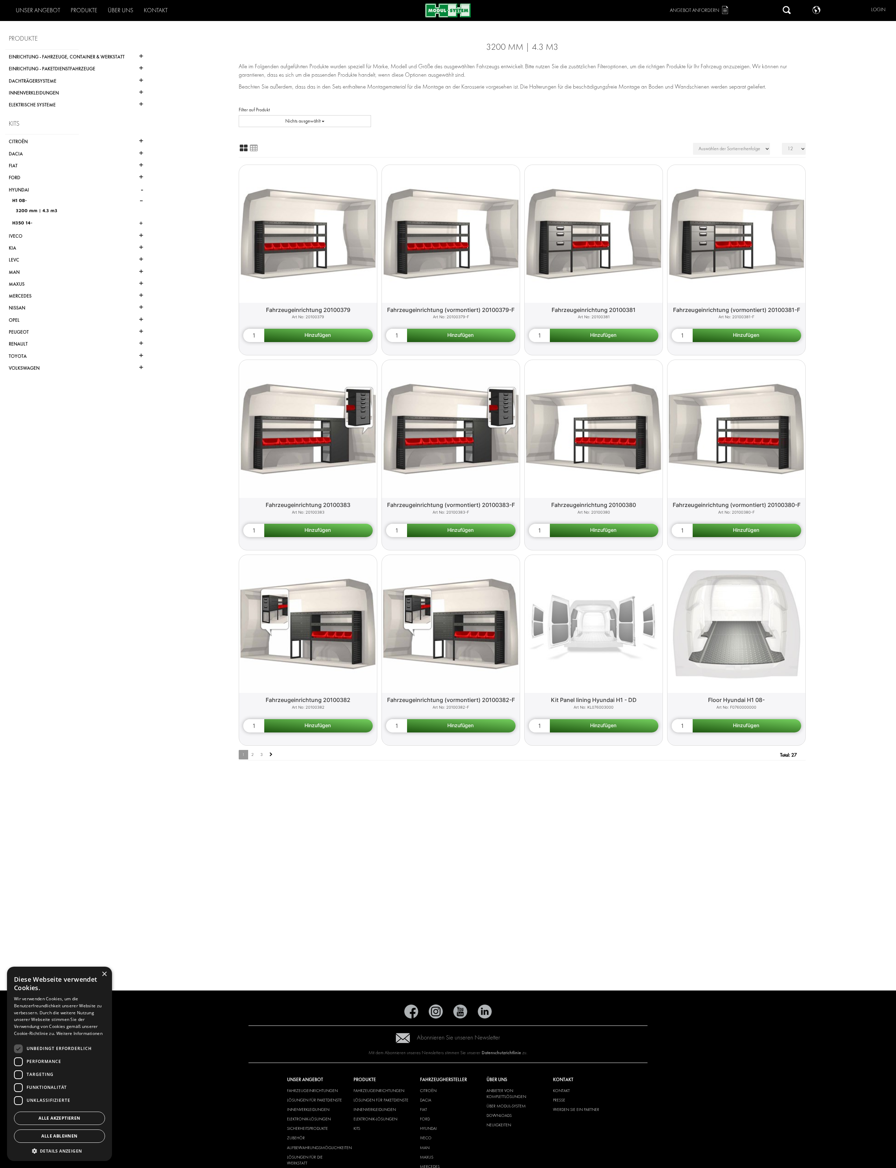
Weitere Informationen (79, 1033)
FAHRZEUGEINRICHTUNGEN (312, 1090)
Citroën (428, 1090)
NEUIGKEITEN (498, 1124)
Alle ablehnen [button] (59, 1136)
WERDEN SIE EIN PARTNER (576, 1109)
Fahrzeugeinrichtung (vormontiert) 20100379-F (450, 309)
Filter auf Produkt (254, 110)
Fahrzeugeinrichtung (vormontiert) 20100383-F (451, 504)
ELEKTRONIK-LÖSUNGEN (309, 1119)
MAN (424, 1147)
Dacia (425, 1100)
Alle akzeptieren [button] (59, 1118)
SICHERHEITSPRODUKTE (307, 1128)
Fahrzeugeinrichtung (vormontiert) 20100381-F (736, 309)
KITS (357, 1128)
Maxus (426, 1157)
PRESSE (559, 1100)
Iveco (426, 1137)
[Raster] (243, 148)
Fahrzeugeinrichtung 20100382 (308, 699)
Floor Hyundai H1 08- (736, 699)
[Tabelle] (254, 148)
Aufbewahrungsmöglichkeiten (319, 1147)
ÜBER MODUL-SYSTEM (506, 1106)
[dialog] (59, 1064)
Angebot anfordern (694, 10)
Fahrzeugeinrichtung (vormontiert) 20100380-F (736, 504)
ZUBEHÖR (296, 1137)
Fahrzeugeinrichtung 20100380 (593, 504)
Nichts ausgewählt (303, 121)
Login (878, 10)
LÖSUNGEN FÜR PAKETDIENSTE (314, 1100)
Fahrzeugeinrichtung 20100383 (308, 504)
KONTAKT (561, 1090)
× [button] (104, 974)
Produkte (84, 10)
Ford (425, 1119)
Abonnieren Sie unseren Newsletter (458, 1037)
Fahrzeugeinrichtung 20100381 (594, 309)
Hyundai (428, 1128)
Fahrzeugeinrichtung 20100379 (308, 309)
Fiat (423, 1109)
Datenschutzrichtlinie (501, 1053)
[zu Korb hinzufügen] (318, 335)
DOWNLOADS (499, 1115)
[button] (59, 1150)
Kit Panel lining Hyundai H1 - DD (594, 699)
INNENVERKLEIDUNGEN (308, 1109)
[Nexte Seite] (271, 754)
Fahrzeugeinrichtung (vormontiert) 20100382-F (451, 699)
